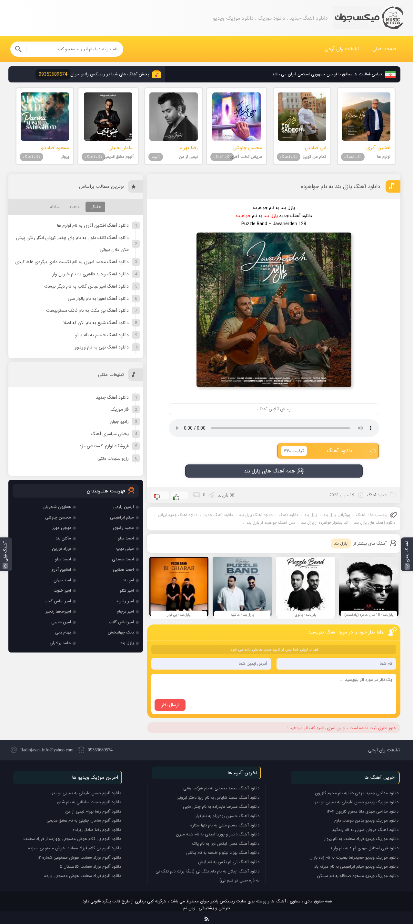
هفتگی (95, 207)
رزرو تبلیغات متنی (113, 458)
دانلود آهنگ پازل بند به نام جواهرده (340, 186)
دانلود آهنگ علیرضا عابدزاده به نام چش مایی (221, 806)
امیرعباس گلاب (121, 622)
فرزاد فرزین (61, 548)
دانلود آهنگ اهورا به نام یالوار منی (98, 298)
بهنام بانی (63, 632)
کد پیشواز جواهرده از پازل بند (324, 522)
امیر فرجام (125, 611)
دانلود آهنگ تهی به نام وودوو (102, 347)
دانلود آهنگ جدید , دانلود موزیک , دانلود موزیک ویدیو (368, 18)
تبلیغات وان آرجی (342, 49)
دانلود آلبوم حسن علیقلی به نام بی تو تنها (86, 793)
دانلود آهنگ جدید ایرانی (177, 515)
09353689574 (100, 750)
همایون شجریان (57, 506)
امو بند (128, 580)
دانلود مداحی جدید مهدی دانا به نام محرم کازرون (356, 793)
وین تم (189, 908)
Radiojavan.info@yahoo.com (47, 750)
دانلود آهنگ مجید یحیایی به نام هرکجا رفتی (221, 788)
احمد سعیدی (123, 559)
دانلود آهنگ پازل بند (256, 515)
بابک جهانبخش (121, 632)
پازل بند (310, 515)
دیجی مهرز (61, 527)
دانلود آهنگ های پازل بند (374, 522)
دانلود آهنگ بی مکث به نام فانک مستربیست (87, 310)
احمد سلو (126, 538)
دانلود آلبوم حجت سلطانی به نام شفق (89, 802)
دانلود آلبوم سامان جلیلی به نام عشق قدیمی (83, 820)
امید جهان (62, 580)
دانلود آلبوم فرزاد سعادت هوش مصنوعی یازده (82, 875)
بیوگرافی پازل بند (336, 515)
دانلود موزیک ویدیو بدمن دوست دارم (366, 820)
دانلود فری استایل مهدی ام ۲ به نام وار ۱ (364, 848)
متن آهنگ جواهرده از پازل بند (271, 522)
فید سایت (207, 918)
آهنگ (360, 515)
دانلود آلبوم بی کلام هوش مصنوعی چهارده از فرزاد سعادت (72, 838)
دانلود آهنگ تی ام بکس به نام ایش (228, 862)
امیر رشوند (125, 601)
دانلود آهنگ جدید (218, 515)
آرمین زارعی (123, 506)
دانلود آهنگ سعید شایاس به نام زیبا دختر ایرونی (217, 797)
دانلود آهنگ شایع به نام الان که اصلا (96, 322)
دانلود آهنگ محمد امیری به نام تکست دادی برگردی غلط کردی (72, 261)
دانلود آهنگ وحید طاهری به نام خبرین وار (90, 274)
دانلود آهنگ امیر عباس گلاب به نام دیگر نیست (86, 286)
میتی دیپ (125, 548)
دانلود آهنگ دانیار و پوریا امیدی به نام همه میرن (217, 834)
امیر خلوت (62, 590)
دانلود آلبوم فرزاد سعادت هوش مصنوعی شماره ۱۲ (79, 857)
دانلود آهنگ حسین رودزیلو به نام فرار (227, 816)
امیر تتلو (127, 590)
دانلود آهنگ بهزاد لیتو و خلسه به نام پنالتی (222, 852)
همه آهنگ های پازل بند (269, 471)
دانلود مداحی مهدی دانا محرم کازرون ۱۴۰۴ (362, 811)
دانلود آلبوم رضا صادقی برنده (97, 829)
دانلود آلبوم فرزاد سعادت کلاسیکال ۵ (90, 866)
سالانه (55, 207)
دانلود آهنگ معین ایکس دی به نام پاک (225, 843)
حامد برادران (60, 643)
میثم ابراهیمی (122, 517)
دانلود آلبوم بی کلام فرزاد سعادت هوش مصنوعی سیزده (74, 848)
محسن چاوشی (58, 517)
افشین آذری (60, 569)
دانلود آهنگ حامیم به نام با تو (102, 334)
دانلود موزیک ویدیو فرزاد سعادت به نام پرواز (361, 838)
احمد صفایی (123, 569)
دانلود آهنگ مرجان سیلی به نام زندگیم (365, 829)
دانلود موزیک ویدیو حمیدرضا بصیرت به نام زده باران (353, 857)
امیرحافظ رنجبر (58, 611)
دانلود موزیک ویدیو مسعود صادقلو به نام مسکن (357, 875)
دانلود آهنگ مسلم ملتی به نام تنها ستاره (224, 825)
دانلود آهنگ (318, 451)
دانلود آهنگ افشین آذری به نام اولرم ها (93, 225)
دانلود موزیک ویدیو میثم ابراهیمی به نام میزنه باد (356, 866)
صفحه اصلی (384, 49)
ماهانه (74, 207)
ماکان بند (63, 538)
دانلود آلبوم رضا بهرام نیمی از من (93, 811)
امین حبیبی (61, 622)
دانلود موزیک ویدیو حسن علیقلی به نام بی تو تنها (356, 802)
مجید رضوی (123, 527)
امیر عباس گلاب (58, 601)
